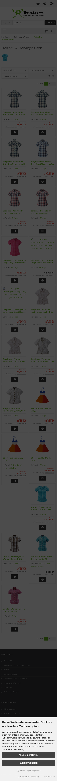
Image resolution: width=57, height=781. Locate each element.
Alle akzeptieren (28, 755)
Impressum (49, 776)
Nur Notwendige (28, 763)
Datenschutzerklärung (29, 776)
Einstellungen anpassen (30, 771)
